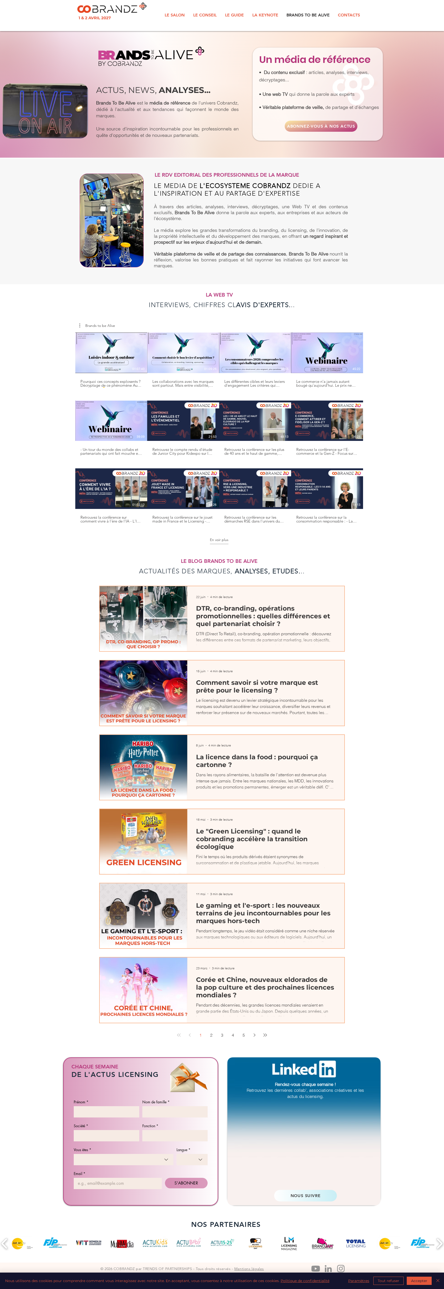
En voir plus (219, 539)
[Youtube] (316, 1269)
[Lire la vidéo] (111, 353)
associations (321, 1090)
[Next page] (254, 1035)
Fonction (150, 1126)
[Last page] (265, 1035)
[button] (97, 326)
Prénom (81, 1102)
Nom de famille (156, 1102)
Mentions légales (249, 1268)
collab (300, 1090)
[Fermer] (438, 1281)
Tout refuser (388, 1280)
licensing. (314, 1096)
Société (81, 1126)
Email (79, 1173)
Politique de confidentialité (305, 1280)
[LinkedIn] (328, 1269)
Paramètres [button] (358, 1280)
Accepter (419, 1280)
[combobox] (123, 1159)
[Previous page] (189, 1035)
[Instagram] (341, 1269)
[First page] (178, 1035)
